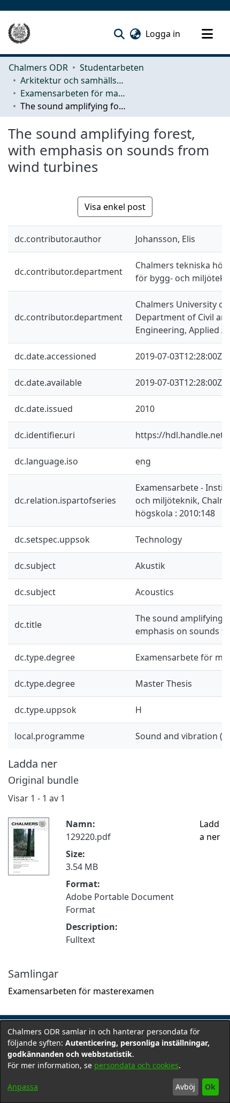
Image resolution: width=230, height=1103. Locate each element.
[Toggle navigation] (207, 34)
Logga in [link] (163, 34)
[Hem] (19, 33)
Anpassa (22, 1087)
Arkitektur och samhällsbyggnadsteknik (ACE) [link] (73, 80)
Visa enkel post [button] (115, 207)
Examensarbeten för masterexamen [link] (73, 93)
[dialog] (115, 1062)
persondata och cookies (136, 1065)
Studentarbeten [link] (112, 67)
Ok (210, 1087)
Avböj (185, 1087)
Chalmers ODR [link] (38, 67)
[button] (119, 33)
